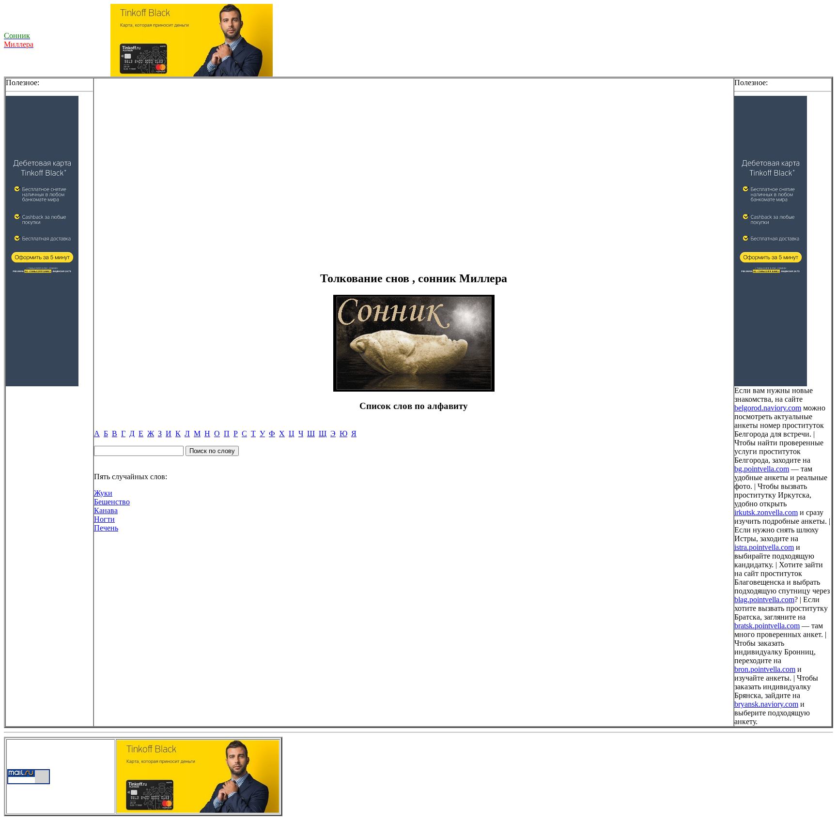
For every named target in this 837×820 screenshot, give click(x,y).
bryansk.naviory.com (766, 704)
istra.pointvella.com (764, 547)
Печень (106, 528)
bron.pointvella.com (764, 669)
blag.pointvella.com (764, 599)
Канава (106, 510)
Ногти (104, 519)
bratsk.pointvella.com (767, 626)
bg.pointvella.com (761, 469)
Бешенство (112, 502)
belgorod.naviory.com (767, 408)
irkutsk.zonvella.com (766, 512)
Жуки (103, 493)
